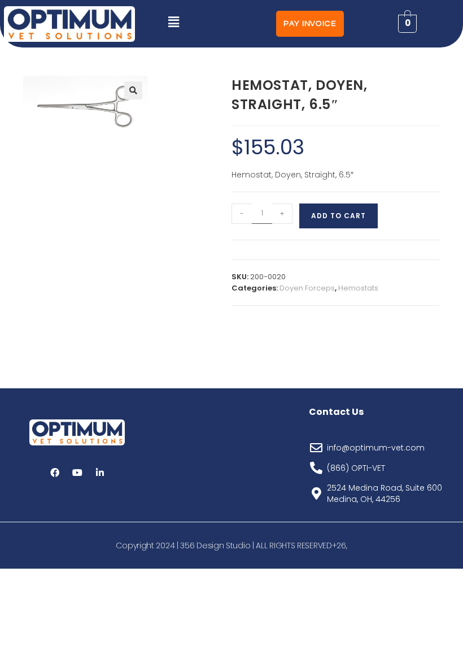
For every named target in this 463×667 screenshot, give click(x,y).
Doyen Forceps (307, 288)
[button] (173, 22)
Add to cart (338, 215)
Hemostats (358, 288)
